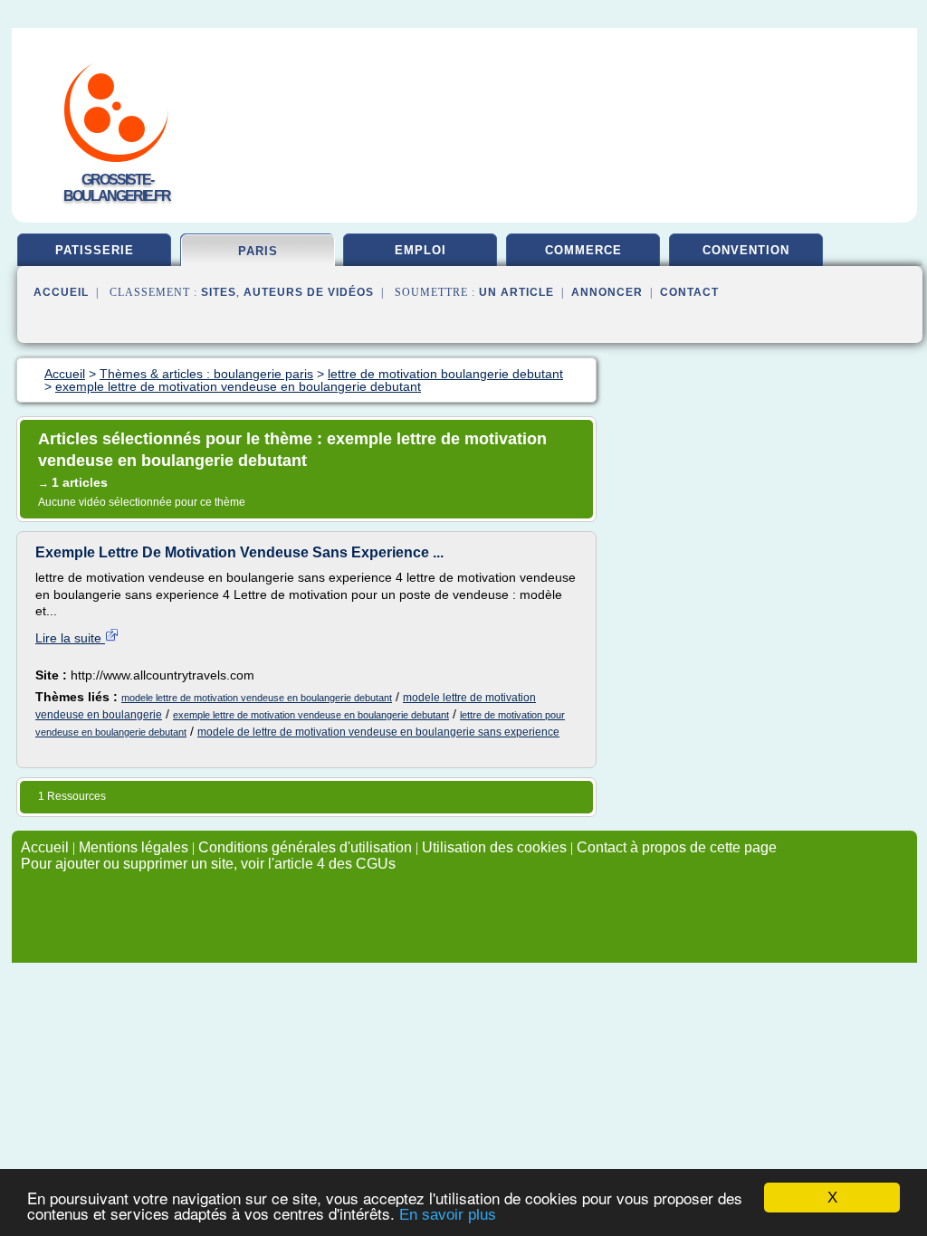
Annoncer (607, 292)
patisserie (94, 250)
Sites (218, 292)
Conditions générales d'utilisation (305, 847)
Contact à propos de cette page (677, 847)
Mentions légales (133, 847)
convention (745, 250)
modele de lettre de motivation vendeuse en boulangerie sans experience (378, 732)
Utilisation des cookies (494, 847)
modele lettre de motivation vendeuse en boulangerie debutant (256, 697)
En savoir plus (447, 1214)
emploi (420, 250)
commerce (583, 250)
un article (516, 292)
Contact (689, 292)
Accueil (61, 292)
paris (258, 251)
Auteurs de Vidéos (309, 292)
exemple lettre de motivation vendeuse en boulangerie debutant (311, 714)
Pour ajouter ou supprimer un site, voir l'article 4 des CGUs (208, 863)
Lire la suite (70, 638)
